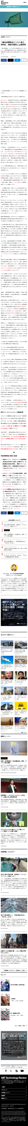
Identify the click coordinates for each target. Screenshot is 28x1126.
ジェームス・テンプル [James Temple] (13, 573)
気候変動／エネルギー (6, 37)
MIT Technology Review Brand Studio (9, 772)
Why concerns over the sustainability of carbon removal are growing (13, 40)
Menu (25, 2)
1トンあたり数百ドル (17, 182)
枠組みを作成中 (21, 306)
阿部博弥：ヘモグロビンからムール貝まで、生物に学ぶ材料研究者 (13, 796)
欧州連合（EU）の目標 (12, 310)
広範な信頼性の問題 (19, 402)
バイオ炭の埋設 (21, 265)
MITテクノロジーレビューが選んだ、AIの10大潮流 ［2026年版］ (13, 606)
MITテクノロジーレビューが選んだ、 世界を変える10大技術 (14, 1036)
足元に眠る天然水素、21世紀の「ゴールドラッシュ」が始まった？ (15, 524)
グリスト (17, 508)
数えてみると (4, 100)
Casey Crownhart (5, 892)
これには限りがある (8, 151)
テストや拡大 (4, 270)
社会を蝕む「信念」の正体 (17, 1014)
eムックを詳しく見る (20, 1025)
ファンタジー (21, 327)
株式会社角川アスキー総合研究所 (16, 1108)
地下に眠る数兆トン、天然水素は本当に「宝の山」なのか (15, 541)
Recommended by (17, 732)
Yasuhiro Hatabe (5, 807)
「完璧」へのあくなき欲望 (17, 999)
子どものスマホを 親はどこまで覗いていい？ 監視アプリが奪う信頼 (13, 830)
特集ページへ (20, 623)
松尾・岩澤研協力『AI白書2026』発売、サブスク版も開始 (15, 533)
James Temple (5, 56)
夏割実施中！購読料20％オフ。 (14, 6)
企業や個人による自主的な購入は (16, 153)
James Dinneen (5, 928)
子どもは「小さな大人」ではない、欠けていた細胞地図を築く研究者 (15, 555)
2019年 (9, 106)
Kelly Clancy (4, 846)
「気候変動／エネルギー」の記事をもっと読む (14, 970)
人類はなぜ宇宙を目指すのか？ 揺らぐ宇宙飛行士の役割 (15, 548)
